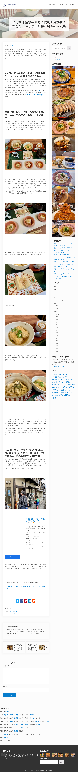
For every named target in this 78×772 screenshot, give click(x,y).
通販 (63, 443)
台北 (56, 354)
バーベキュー (61, 430)
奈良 (56, 386)
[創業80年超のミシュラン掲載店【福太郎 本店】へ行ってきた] (47, 757)
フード (11, 612)
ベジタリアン (10, 613)
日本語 (57, 59)
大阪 (56, 389)
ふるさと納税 (58, 422)
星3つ (66, 438)
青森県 (6, 717)
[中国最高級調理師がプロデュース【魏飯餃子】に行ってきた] (54, 757)
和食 (14, 613)
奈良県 (26, 727)
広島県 (21, 730)
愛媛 (56, 397)
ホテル (67, 433)
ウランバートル (58, 348)
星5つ (57, 441)
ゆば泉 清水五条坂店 (32, 519)
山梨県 (11, 723)
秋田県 (11, 717)
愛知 (56, 381)
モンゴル (55, 346)
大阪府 (21, 727)
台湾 (54, 351)
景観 (62, 441)
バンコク (57, 343)
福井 (56, 378)
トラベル (54, 335)
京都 (14, 612)
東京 (56, 373)
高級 (71, 443)
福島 (56, 370)
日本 (16, 612)
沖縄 (56, 399)
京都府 (16, 727)
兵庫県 (38, 727)
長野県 (37, 723)
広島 (56, 394)
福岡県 (6, 736)
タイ (54, 340)
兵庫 (56, 391)
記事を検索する (43, 760)
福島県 (32, 717)
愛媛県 (16, 733)
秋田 (56, 367)
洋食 (68, 440)
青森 (56, 365)
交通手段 (59, 436)
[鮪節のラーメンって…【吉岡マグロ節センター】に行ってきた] (41, 757)
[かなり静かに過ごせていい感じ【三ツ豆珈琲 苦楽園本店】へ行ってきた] (72, 757)
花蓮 (56, 356)
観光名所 (57, 443)
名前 (5, 689)
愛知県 (47, 723)
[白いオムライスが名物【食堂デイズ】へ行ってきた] (66, 757)
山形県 (16, 717)
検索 (61, 764)
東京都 (32, 720)
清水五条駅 (38, 521)
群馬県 (16, 720)
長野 (56, 375)
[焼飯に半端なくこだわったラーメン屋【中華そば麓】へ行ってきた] (60, 757)
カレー (61, 428)
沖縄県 (6, 739)
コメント (6, 668)
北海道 (56, 362)
